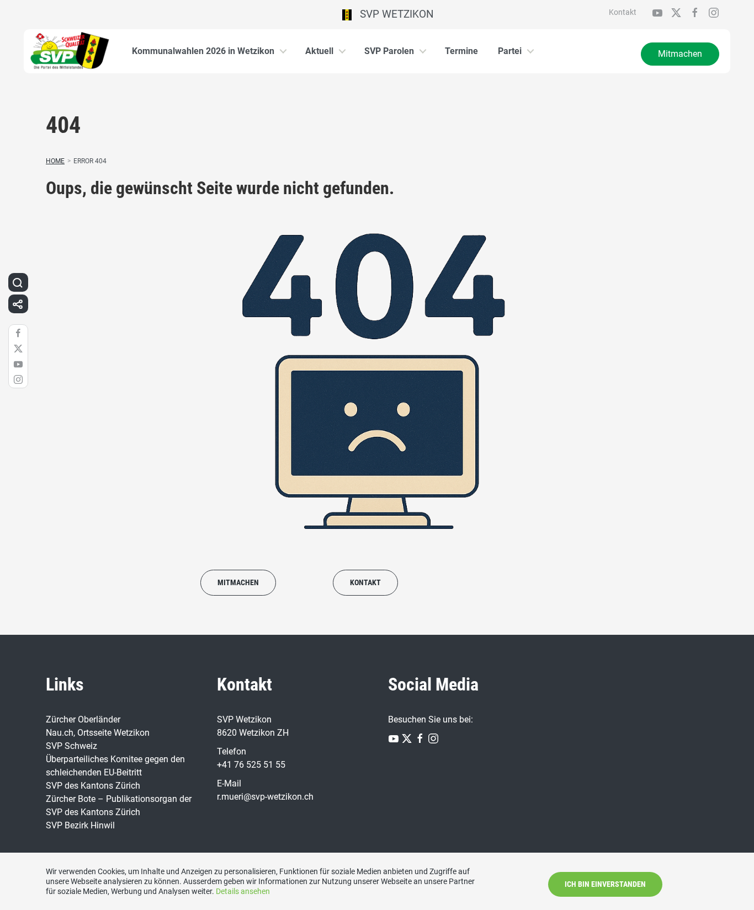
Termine (461, 51)
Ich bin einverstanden (605, 884)
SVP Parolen (389, 51)
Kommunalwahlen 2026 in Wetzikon (203, 51)
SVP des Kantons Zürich (93, 785)
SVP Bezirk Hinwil (80, 825)
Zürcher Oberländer (83, 719)
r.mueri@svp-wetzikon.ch (265, 796)
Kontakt (622, 12)
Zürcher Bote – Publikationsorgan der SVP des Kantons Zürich (119, 805)
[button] (17, 282)
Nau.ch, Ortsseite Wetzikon (98, 732)
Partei (510, 51)
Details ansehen (243, 891)
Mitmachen (680, 54)
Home (55, 161)
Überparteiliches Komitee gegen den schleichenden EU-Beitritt (115, 766)
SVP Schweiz (71, 746)
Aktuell (319, 51)
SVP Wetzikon (393, 14)
